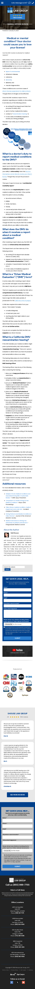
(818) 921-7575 (19, 913)
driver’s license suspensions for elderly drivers (16, 91)
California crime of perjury (23, 301)
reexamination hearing (20, 114)
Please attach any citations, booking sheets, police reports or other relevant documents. (16, 620)
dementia (9, 80)
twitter (17, 982)
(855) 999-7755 (21, 884)
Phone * (6, 592)
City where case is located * (12, 603)
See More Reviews (17, 795)
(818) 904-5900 (19, 924)
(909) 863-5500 (20, 956)
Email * (5, 598)
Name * (6, 587)
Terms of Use (5, 970)
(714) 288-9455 (19, 936)
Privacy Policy (14, 970)
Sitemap (31, 970)
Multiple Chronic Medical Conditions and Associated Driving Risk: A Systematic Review (18, 496)
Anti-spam (23, 970)
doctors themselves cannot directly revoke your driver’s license (17, 174)
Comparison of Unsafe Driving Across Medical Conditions (17, 501)
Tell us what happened (10, 609)
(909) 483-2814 (19, 947)
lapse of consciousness (13, 71)
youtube (23, 982)
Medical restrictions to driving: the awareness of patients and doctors (16, 522)
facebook (11, 982)
